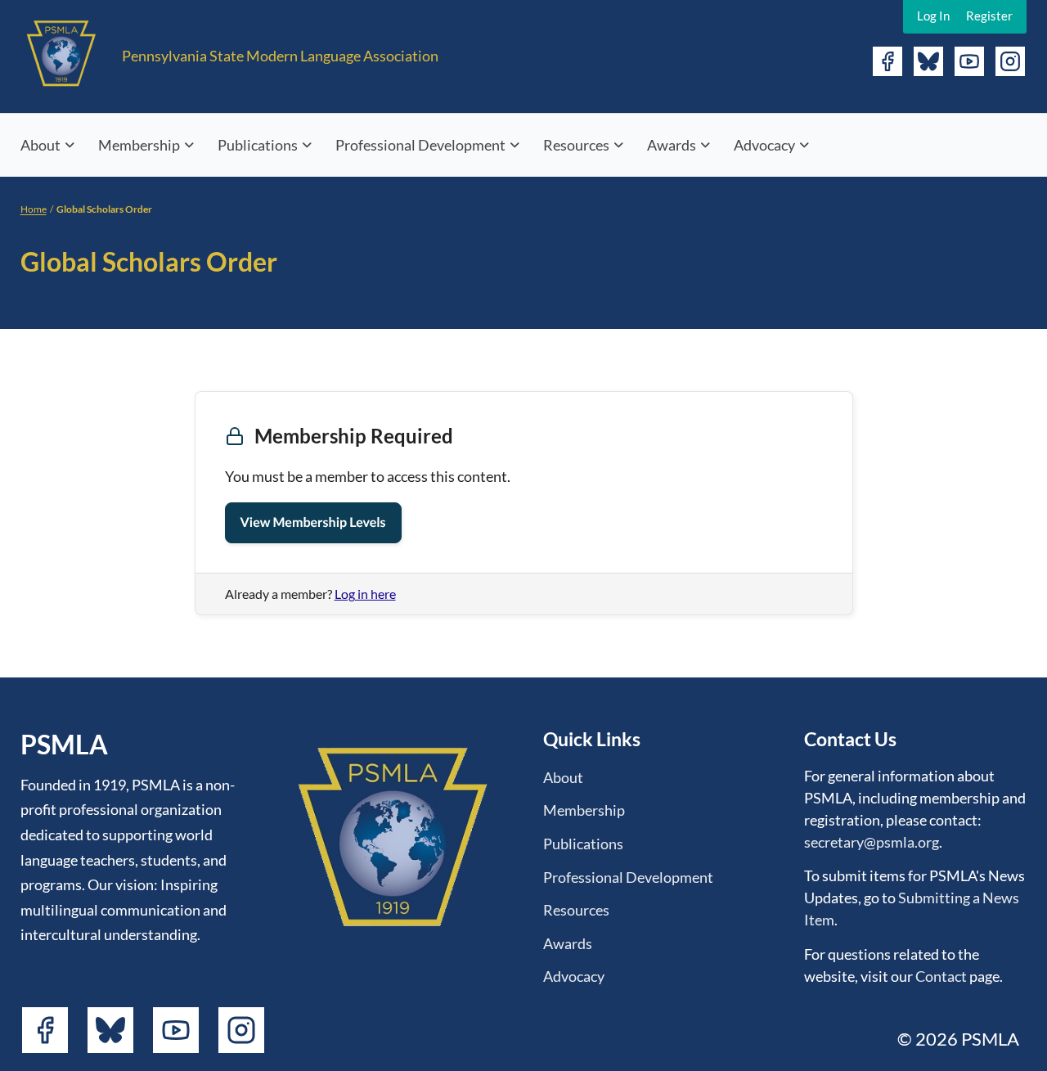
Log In (933, 15)
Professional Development (420, 145)
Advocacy (764, 145)
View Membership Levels (313, 522)
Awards (671, 145)
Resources (576, 145)
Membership (139, 145)
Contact (941, 976)
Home (33, 209)
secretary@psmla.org (871, 842)
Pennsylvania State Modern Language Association (280, 56)
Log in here (365, 593)
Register (989, 15)
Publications (258, 145)
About (40, 145)
